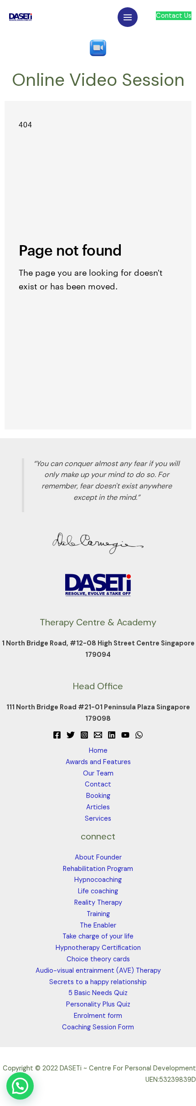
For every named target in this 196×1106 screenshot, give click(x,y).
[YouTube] (125, 735)
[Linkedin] (112, 735)
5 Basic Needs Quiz (98, 993)
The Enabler (98, 925)
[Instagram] (84, 735)
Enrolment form (98, 1016)
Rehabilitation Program (98, 869)
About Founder (98, 857)
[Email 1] (98, 735)
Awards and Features (98, 762)
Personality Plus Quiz (98, 1004)
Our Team (98, 773)
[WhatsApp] (139, 735)
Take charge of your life (98, 936)
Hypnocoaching (98, 879)
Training (98, 914)
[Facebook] (57, 735)
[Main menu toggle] (128, 17)
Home (98, 750)
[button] (20, 1086)
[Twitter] (71, 735)
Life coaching (98, 891)
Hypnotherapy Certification (98, 948)
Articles (98, 807)
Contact (98, 784)
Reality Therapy (98, 902)
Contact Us (173, 15)
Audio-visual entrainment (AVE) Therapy (98, 970)
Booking (98, 795)
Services (98, 818)
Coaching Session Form (98, 1027)
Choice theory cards (98, 959)
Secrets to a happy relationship (98, 982)
